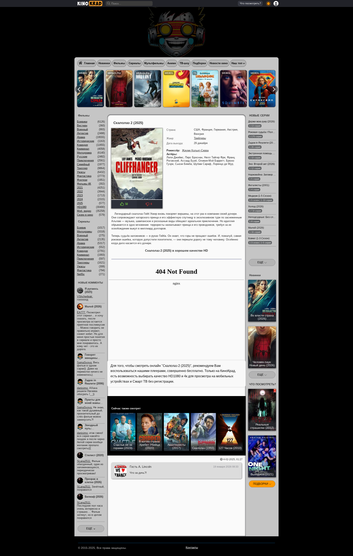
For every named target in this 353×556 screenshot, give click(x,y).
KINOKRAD (89, 3)
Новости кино (219, 63)
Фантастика (84, 176)
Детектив (82, 133)
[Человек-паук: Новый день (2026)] (119, 88)
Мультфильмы (154, 63)
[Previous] (79, 89)
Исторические (85, 141)
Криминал (83, 148)
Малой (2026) (93, 306)
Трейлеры (200, 138)
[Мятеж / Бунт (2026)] (147, 88)
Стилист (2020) (94, 455)
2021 (80, 187)
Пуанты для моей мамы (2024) (92, 403)
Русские (82, 156)
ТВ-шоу (184, 63)
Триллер (82, 168)
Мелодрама (84, 152)
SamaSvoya (84, 362)
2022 (80, 191)
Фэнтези (82, 179)
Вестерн (82, 125)
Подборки (199, 63)
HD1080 (81, 207)
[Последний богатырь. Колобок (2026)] (205, 88)
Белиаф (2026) (94, 496)
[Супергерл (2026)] (262, 88)
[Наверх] (289, 547)
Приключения (85, 160)
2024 (80, 199)
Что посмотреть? (250, 3)
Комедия (82, 144)
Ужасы (81, 172)
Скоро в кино (85, 214)
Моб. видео (84, 210)
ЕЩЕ (260, 262)
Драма (81, 137)
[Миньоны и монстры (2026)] (176, 88)
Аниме (171, 63)
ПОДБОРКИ (261, 483)
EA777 (81, 312)
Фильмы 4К (84, 183)
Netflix (81, 274)
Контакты (192, 547)
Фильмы (119, 63)
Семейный (83, 164)
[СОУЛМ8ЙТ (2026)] (233, 88)
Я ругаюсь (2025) (91, 290)
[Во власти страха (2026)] (90, 88)
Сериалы (135, 63)
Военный (82, 129)
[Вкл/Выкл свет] (240, 400)
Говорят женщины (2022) (91, 358)
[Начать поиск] (109, 3)
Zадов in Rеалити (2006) (94, 382)
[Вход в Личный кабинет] (276, 3)
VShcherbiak (84, 296)
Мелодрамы (84, 231)
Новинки (104, 63)
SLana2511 (83, 461)
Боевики (82, 121)
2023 (80, 195)
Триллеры (83, 262)
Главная (89, 63)
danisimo (82, 388)
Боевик (81, 227)
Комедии (82, 250)
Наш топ (236, 63)
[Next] (274, 89)
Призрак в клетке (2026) (93, 480)
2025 (80, 203)
